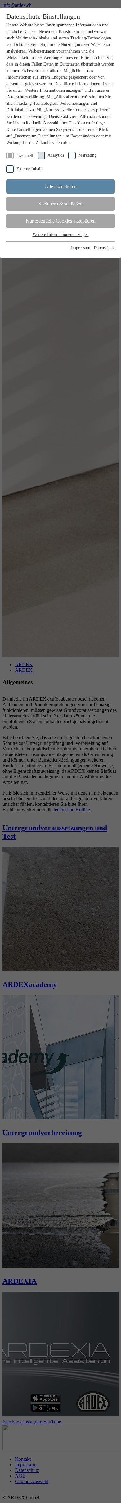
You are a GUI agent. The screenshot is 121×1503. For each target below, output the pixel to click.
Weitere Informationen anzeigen (61, 234)
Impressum (80, 248)
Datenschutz (104, 248)
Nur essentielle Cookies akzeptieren (61, 221)
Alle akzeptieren (61, 186)
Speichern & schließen (60, 203)
